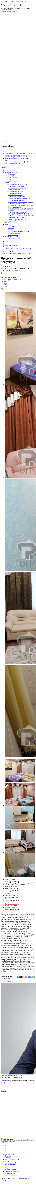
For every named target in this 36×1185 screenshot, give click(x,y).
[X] (20, 977)
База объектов (9, 1154)
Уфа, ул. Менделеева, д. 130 (14, 163)
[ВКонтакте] (18, 977)
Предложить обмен (11, 905)
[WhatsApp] (34, 977)
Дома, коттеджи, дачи (12, 1159)
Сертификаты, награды (12, 1171)
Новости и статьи (10, 1170)
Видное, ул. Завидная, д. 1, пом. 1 (16, 155)
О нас (6, 1168)
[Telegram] (31, 977)
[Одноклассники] (23, 977)
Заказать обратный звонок (9, 11)
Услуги (7, 1161)
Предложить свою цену (12, 904)
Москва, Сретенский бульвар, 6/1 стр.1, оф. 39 (16, 8)
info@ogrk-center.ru (7, 1180)
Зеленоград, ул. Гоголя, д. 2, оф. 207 (16, 162)
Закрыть (4, 167)
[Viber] (29, 977)
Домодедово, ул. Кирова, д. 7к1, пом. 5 (17, 157)
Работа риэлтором (10, 1173)
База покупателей (10, 1163)
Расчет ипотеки (10, 907)
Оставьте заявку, (6, 1081)
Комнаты (8, 1158)
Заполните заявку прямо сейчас (11, 279)
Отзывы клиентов (10, 1165)
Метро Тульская (14, 270)
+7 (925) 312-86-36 (7, 981)
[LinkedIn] (26, 977)
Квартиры (8, 1156)
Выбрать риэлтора (11, 1175)
